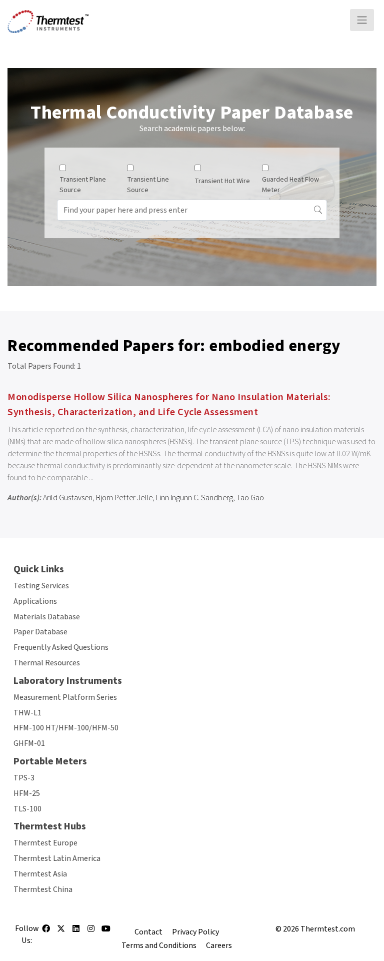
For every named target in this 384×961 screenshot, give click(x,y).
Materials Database (47, 616)
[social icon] (46, 931)
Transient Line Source (148, 185)
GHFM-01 (29, 743)
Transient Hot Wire (222, 181)
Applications (35, 601)
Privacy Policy (195, 931)
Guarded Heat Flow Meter (290, 185)
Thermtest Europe (46, 842)
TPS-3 (24, 777)
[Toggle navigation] (362, 20)
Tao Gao (250, 497)
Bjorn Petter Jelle (124, 497)
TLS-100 (28, 808)
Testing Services (41, 585)
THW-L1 (28, 712)
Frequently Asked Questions (61, 647)
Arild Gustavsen (67, 497)
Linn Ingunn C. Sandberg (194, 497)
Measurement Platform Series (65, 697)
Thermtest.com (327, 928)
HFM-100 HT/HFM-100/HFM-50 (66, 727)
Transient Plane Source (83, 185)
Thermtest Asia (40, 873)
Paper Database (41, 631)
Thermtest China (43, 889)
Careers (219, 945)
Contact (148, 931)
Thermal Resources (47, 662)
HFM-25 (27, 793)
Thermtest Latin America (57, 858)
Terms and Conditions (159, 945)
